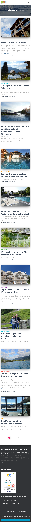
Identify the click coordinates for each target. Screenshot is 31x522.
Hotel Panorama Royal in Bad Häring (11, 503)
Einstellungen (15, 520)
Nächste (19, 437)
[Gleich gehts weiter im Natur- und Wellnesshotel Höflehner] (15, 159)
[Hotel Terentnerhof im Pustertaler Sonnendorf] (15, 406)
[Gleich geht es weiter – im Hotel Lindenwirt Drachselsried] (15, 237)
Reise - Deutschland (5, 249)
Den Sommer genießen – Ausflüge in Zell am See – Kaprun (12, 336)
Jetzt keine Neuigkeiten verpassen (14, 496)
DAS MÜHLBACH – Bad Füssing (9, 500)
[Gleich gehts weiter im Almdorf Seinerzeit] (15, 70)
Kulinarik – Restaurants (11, 511)
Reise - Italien (4, 40)
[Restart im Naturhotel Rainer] (15, 27)
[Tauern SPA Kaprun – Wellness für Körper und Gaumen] (15, 359)
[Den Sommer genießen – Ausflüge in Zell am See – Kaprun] (15, 319)
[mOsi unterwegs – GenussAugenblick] (4, 2)
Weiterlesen (6, 53)
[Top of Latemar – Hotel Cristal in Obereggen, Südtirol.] (15, 274)
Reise (2, 209)
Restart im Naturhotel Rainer (14, 42)
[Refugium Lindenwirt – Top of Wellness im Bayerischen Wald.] (15, 196)
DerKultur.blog (22, 511)
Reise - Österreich (5, 83)
